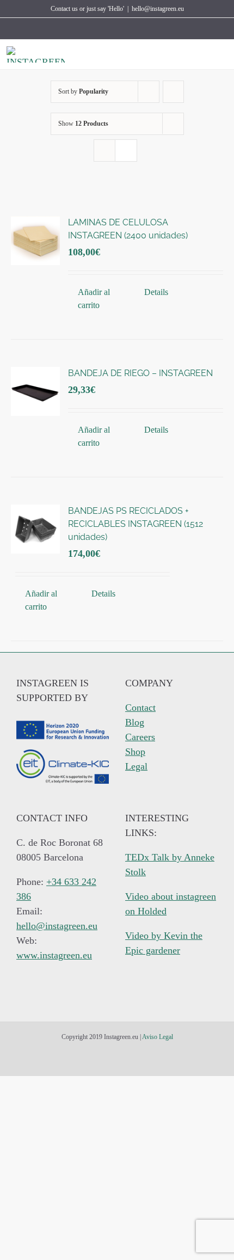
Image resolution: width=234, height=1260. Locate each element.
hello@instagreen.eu (158, 9)
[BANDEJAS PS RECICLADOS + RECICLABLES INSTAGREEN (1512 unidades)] (35, 529)
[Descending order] (173, 92)
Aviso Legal (157, 1037)
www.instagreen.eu (54, 955)
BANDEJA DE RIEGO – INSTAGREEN (140, 373)
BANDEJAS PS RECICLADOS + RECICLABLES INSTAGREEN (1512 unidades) (135, 524)
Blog (134, 722)
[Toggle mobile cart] (203, 54)
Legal (136, 766)
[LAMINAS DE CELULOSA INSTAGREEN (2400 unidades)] (35, 240)
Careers (140, 737)
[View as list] (126, 150)
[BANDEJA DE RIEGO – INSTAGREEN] (35, 391)
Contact (140, 707)
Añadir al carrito (94, 298)
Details (156, 292)
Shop (135, 751)
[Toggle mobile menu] (223, 54)
